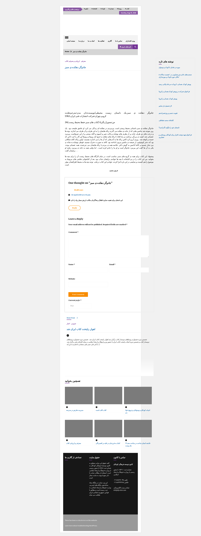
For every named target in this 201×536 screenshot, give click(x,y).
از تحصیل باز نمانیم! (165, 106)
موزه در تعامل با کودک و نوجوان (169, 67)
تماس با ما (118, 41)
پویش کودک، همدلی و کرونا (168, 99)
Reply (74, 208)
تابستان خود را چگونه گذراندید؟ (169, 128)
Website (71, 279)
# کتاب (127, 9)
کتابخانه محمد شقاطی (166, 120)
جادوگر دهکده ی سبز (75, 67)
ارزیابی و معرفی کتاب (72, 61)
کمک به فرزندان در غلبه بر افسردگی (108, 443)
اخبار (68, 323)
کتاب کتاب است (101, 410)
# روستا (119, 9)
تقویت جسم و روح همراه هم (168, 113)
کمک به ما (91, 41)
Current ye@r (74, 300)
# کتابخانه (94, 9)
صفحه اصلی (71, 41)
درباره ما (81, 41)
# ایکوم (86, 9)
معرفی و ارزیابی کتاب (73, 443)
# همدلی (111, 9)
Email (112, 264)
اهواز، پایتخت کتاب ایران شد (81, 329)
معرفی (83, 61)
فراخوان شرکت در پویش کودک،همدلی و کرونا (174, 91)
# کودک (103, 9)
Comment (73, 232)
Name (71, 264)
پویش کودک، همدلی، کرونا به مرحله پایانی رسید (175, 84)
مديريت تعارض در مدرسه (74, 410)
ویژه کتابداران (130, 41)
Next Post (71, 318)
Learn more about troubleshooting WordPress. (81, 526)
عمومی (73, 323)
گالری (110, 41)
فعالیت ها (101, 41)
